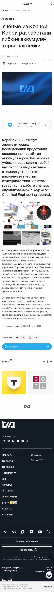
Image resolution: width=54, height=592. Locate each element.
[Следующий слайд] (51, 362)
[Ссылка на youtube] (23, 441)
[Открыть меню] (3, 4)
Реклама (36, 460)
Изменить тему (25, 550)
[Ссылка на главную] (8, 424)
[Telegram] (17, 337)
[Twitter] (30, 337)
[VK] (23, 337)
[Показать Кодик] (49, 575)
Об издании (36, 455)
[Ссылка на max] (13, 441)
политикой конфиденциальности (39, 557)
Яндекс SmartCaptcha (45, 559)
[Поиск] (51, 4)
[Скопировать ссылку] (36, 337)
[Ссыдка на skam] (7, 580)
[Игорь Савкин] (4, 64)
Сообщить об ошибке (27, 541)
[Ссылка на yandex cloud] (12, 571)
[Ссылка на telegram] (4, 441)
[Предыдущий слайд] (44, 361)
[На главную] (27, 4)
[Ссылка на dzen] (18, 441)
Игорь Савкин (13, 64)
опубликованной (16, 190)
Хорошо (48, 586)
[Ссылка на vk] (9, 441)
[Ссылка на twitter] (27, 441)
